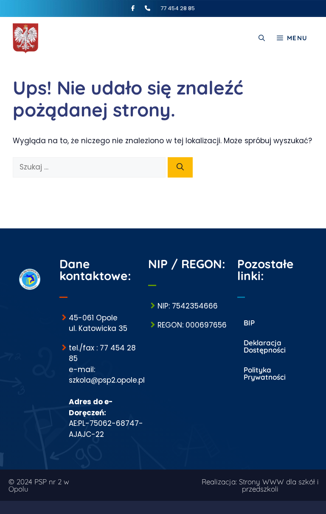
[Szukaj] (180, 167)
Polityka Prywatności (265, 373)
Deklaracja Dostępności (265, 346)
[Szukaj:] (90, 167)
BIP (249, 322)
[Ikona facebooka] (137, 8)
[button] (262, 38)
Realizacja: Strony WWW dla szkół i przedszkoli (260, 485)
